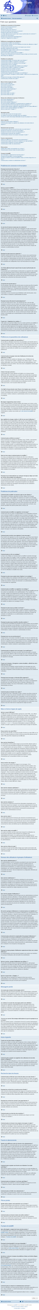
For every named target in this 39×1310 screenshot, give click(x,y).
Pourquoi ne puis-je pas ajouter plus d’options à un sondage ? (14, 65)
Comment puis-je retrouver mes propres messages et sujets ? (14, 134)
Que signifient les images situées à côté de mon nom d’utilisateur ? (15, 49)
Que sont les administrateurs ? (7, 99)
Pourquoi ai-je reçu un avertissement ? (9, 71)
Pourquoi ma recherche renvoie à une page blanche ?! (13, 131)
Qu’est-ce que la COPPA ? (7, 28)
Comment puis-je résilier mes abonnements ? (11, 143)
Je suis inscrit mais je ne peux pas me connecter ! (12, 31)
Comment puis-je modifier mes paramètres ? (10, 42)
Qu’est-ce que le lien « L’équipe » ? (8, 109)
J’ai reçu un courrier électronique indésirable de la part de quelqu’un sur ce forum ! (19, 116)
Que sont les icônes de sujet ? (7, 94)
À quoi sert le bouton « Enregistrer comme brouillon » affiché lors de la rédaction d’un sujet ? (19, 75)
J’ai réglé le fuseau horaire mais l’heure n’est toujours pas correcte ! (16, 47)
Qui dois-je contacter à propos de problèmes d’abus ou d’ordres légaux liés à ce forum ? (18, 158)
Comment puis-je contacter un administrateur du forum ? (13, 160)
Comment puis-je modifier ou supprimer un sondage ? (12, 67)
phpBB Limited (4, 1232)
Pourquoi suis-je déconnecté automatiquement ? (11, 36)
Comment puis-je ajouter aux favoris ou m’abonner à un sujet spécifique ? (17, 141)
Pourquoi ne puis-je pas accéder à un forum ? (11, 68)
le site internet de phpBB (26, 411)
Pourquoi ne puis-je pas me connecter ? (9, 32)
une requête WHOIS (6, 1265)
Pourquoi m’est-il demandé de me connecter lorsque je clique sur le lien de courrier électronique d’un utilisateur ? (19, 55)
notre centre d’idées (14, 1248)
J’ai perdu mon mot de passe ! (7, 35)
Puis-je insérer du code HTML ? (8, 84)
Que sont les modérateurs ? (7, 100)
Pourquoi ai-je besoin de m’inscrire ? (9, 26)
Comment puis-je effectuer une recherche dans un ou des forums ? (15, 129)
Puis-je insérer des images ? (7, 87)
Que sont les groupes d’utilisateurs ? (9, 102)
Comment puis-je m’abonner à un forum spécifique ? (12, 142)
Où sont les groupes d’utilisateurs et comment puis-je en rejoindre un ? (16, 103)
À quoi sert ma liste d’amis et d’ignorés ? (10, 121)
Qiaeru (26, 1306)
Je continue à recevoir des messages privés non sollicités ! (14, 115)
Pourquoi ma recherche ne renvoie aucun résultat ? (12, 130)
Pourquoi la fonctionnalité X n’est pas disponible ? (11, 156)
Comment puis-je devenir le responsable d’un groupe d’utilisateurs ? (16, 104)
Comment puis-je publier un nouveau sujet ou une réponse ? (14, 60)
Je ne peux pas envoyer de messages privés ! (11, 113)
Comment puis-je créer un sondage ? (9, 64)
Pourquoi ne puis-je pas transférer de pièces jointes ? (12, 70)
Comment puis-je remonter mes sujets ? (10, 78)
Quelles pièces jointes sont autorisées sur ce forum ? (12, 148)
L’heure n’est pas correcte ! (7, 45)
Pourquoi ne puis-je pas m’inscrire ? (9, 29)
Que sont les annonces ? (6, 90)
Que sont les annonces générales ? (9, 88)
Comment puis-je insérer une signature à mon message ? (13, 63)
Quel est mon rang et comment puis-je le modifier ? (12, 52)
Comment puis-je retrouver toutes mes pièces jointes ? (13, 150)
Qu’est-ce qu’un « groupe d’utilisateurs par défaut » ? (12, 107)
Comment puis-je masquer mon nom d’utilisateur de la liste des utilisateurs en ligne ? (19, 44)
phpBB (15, 1304)
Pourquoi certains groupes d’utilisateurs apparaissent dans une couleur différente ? (19, 106)
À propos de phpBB (11, 1237)
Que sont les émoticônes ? (7, 86)
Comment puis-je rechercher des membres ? (11, 133)
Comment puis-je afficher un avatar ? (9, 51)
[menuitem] (5, 16)
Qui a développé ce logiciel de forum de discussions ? (12, 154)
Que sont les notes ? (5, 91)
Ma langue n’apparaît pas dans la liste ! (9, 48)
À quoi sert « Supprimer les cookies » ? (9, 38)
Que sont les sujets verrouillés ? (8, 93)
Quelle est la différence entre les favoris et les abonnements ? (14, 139)
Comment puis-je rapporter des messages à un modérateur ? (14, 72)
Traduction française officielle (17, 1306)
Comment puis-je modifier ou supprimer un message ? (13, 61)
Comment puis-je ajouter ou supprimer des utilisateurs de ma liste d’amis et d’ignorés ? (17, 123)
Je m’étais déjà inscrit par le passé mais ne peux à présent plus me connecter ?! (18, 33)
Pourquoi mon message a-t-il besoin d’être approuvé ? (13, 77)
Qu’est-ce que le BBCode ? (7, 83)
